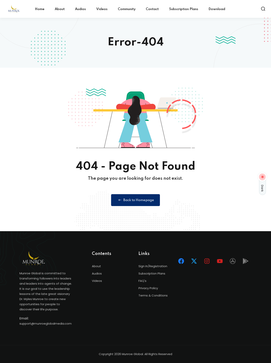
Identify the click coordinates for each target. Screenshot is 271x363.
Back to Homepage (138, 200)
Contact (152, 9)
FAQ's (142, 281)
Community (127, 9)
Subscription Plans (183, 9)
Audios (80, 9)
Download (217, 9)
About (60, 9)
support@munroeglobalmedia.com (45, 323)
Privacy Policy (148, 288)
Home (39, 9)
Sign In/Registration (152, 266)
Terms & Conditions (153, 295)
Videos (102, 9)
